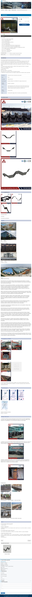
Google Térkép (2, 579)
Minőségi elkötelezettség (4, 574)
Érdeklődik (24, 24)
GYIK (1, 577)
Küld (3, 593)
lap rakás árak (26, 596)
